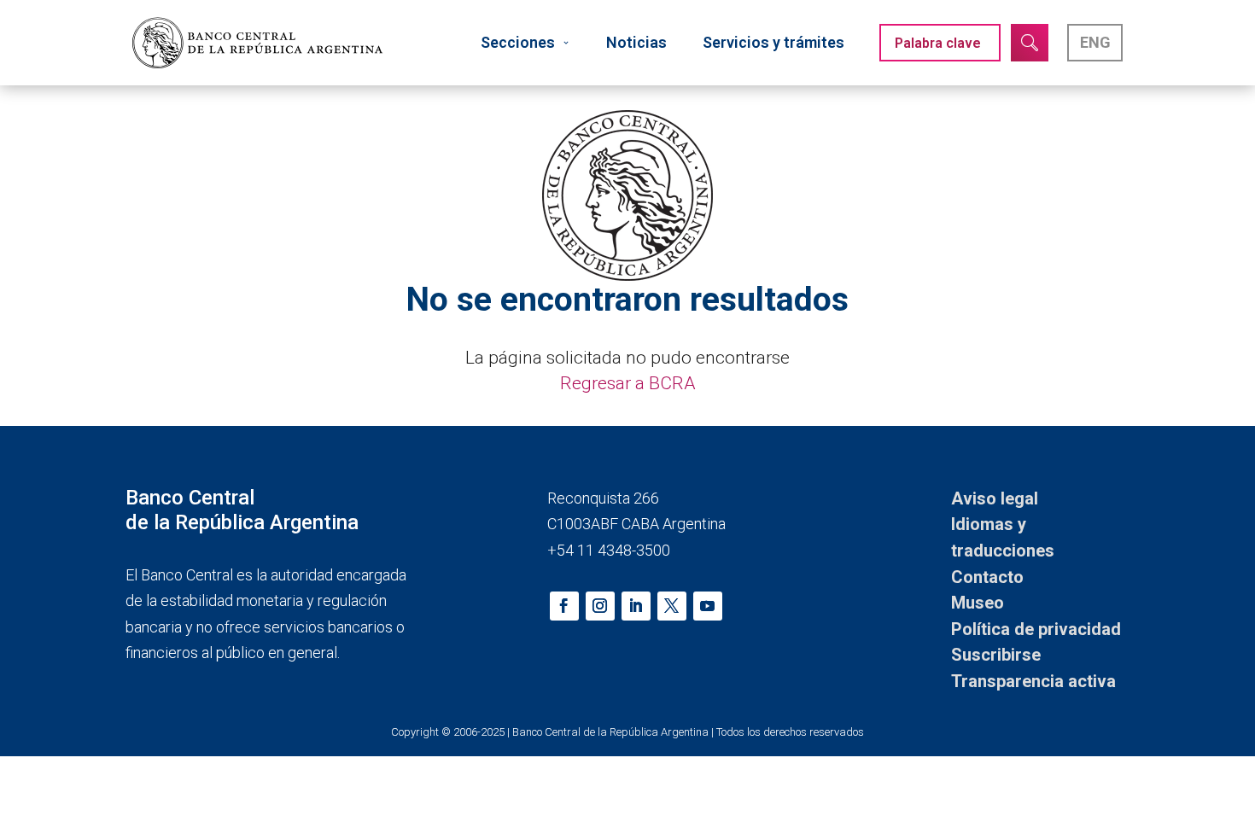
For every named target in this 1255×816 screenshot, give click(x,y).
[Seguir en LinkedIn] (636, 606)
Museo (977, 602)
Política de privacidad (1036, 629)
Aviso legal (994, 498)
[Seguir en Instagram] (600, 606)
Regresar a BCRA (628, 383)
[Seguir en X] (671, 606)
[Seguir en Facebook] (564, 606)
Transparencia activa (1033, 681)
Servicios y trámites (773, 42)
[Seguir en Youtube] (707, 606)
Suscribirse (996, 654)
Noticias (636, 42)
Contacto (987, 577)
